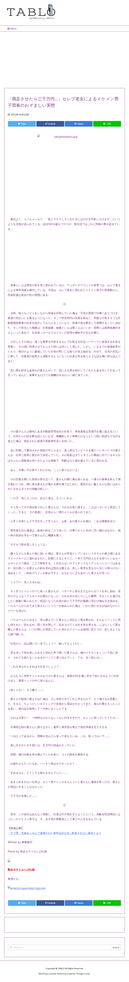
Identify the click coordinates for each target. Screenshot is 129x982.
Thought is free (82, 974)
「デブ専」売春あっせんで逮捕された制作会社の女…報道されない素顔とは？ (54, 833)
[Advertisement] (64, 58)
